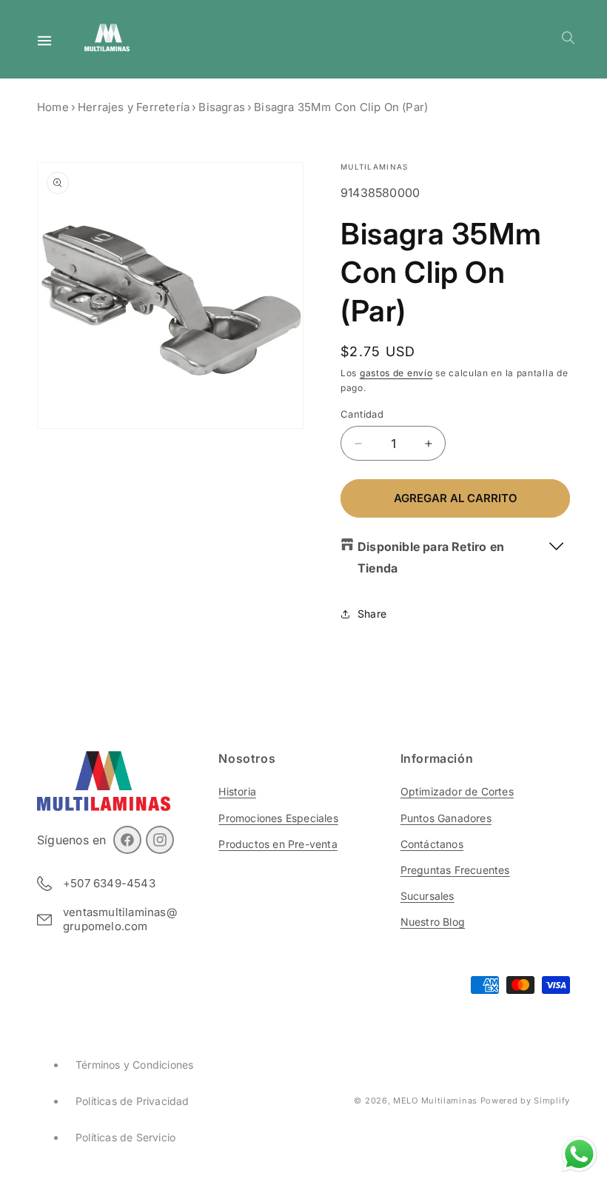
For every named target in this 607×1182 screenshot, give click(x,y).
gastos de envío (396, 372)
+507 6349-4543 (109, 883)
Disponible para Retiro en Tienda (431, 557)
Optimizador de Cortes (457, 791)
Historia (237, 791)
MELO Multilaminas (435, 1100)
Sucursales (427, 895)
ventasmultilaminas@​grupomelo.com (120, 919)
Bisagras (221, 107)
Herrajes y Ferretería (134, 107)
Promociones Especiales (278, 818)
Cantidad (362, 414)
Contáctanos (431, 844)
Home (53, 107)
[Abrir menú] (44, 41)
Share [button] (372, 613)
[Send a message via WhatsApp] (579, 1154)
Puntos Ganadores (446, 818)
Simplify (552, 1100)
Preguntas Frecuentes (455, 870)
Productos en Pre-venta (277, 844)
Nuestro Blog (432, 921)
